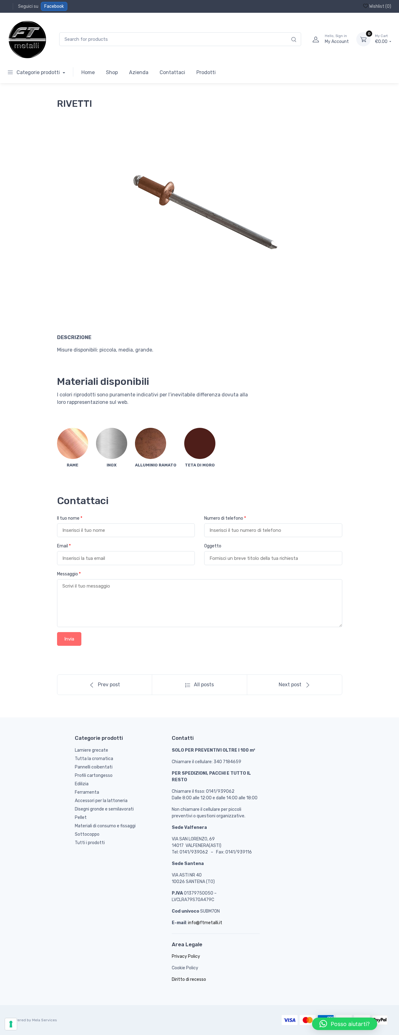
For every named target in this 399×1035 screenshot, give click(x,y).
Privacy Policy (186, 956)
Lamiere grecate (91, 750)
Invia (69, 639)
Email (64, 546)
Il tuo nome (69, 518)
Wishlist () (379, 6)
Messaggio (69, 574)
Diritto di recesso (189, 979)
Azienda (138, 72)
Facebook (54, 6)
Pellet (81, 817)
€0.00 (381, 39)
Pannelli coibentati (94, 767)
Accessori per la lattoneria (101, 800)
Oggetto (212, 546)
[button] (344, 1024)
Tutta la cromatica (94, 758)
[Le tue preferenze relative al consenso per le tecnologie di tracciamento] (11, 1024)
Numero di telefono (225, 518)
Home (88, 72)
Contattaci (172, 72)
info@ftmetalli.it (205, 922)
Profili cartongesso (94, 775)
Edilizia (82, 784)
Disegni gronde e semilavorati (104, 809)
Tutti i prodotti (90, 842)
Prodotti (206, 72)
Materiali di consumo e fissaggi (105, 826)
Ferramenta (87, 792)
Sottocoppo (87, 834)
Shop (112, 72)
